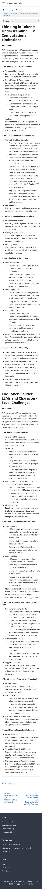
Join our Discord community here (15, 848)
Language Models (9, 832)
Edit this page (10, 783)
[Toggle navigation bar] (3, 3)
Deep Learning (8, 829)
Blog (3, 864)
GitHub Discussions (10, 845)
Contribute (6, 871)
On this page (8, 21)
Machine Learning (9, 825)
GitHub (5, 867)
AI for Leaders (7, 822)
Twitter (5, 851)
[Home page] (4, 10)
